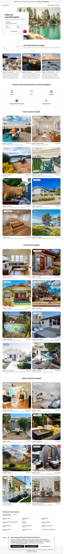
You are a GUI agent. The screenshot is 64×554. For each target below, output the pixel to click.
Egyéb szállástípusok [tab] (6, 514)
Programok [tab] (15, 514)
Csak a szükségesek (31, 546)
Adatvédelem (29, 551)
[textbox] (10, 27)
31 (6, 48)
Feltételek (35, 551)
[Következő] (34, 51)
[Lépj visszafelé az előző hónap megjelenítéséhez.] (6, 31)
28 (16, 46)
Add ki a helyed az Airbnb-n (53, 5)
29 (18, 46)
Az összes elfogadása (17, 546)
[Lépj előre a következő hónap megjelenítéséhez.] (21, 31)
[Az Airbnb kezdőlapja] (5, 5)
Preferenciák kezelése (45, 546)
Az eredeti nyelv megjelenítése (42, 1)
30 (21, 46)
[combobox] (16, 23)
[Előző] (29, 51)
